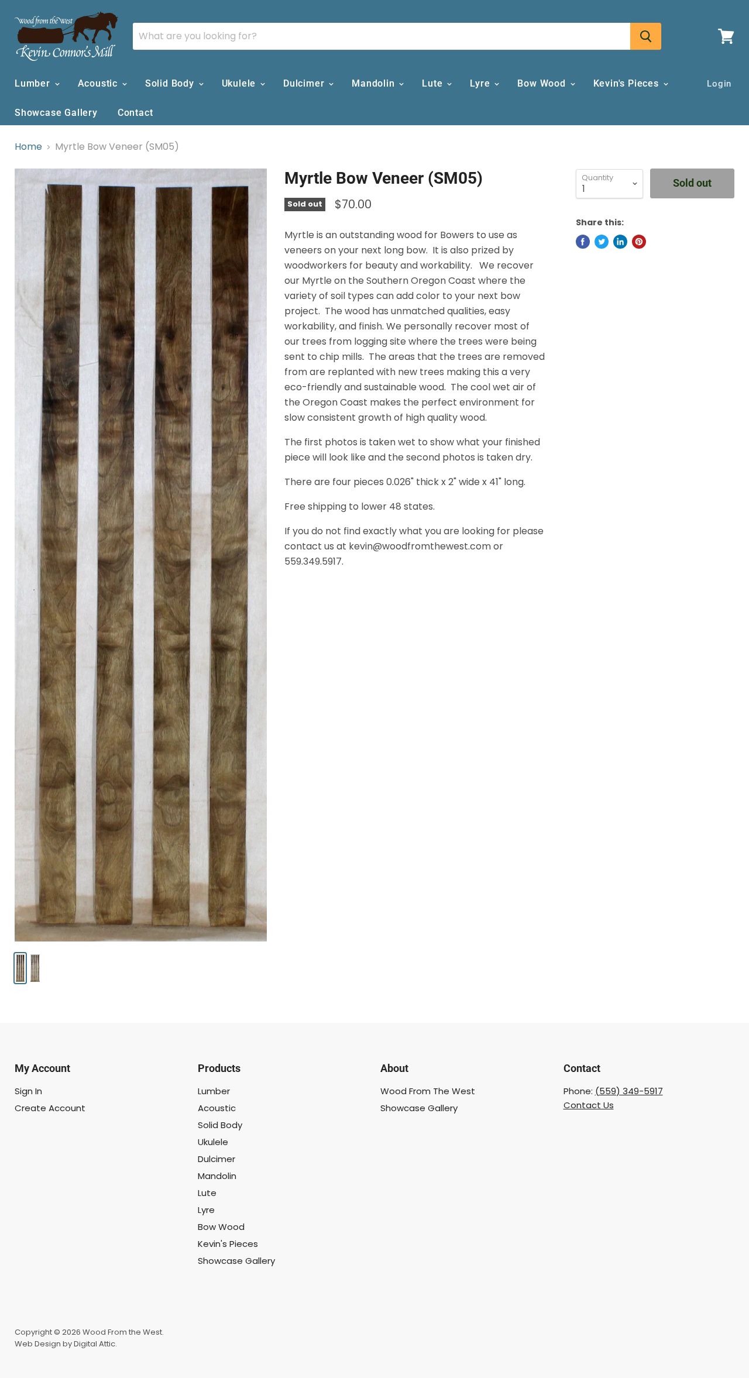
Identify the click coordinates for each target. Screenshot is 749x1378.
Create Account (50, 1108)
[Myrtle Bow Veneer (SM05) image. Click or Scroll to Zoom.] (141, 555)
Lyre (481, 83)
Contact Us (589, 1105)
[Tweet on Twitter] (602, 242)
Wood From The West (427, 1091)
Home (28, 147)
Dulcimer (305, 83)
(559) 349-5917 (629, 1091)
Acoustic (99, 83)
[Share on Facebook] (583, 242)
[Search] (645, 36)
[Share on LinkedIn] (620, 242)
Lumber (34, 83)
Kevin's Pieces (627, 83)
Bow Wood (542, 83)
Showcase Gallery (56, 112)
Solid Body (171, 83)
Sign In (28, 1091)
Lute (433, 83)
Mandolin (374, 83)
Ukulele (240, 83)
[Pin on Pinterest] (639, 242)
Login (719, 83)
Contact (135, 112)
